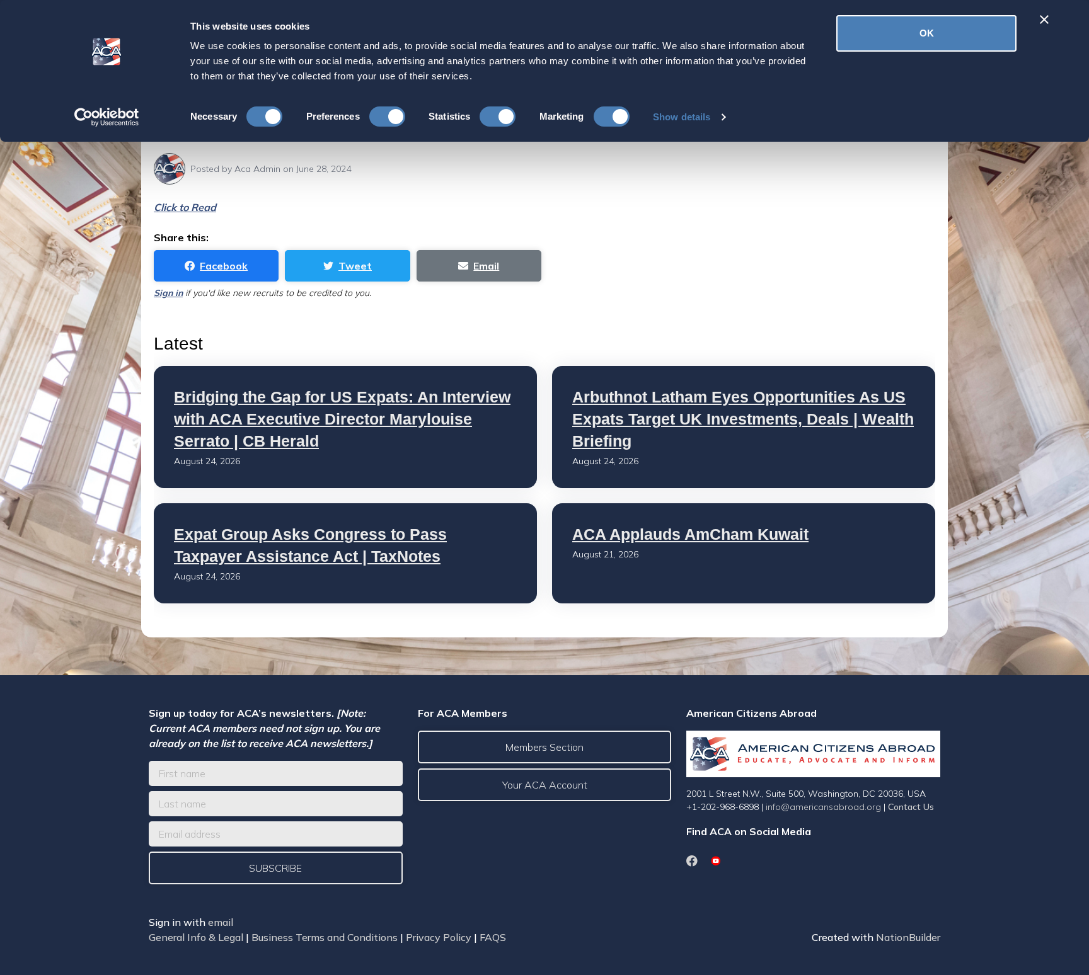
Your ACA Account (544, 784)
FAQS (493, 937)
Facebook (224, 265)
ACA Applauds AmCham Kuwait (690, 534)
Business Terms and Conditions (324, 937)
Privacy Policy (438, 937)
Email (486, 265)
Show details (681, 116)
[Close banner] (1044, 19)
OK (926, 33)
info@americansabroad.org (823, 806)
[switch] (387, 116)
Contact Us (911, 806)
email (220, 922)
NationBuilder (908, 937)
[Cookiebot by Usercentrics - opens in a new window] (107, 117)
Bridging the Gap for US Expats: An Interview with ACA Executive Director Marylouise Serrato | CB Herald (342, 419)
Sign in (168, 293)
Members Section (544, 747)
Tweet (355, 265)
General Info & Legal (196, 937)
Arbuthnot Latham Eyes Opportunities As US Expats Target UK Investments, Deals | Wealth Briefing (743, 419)
